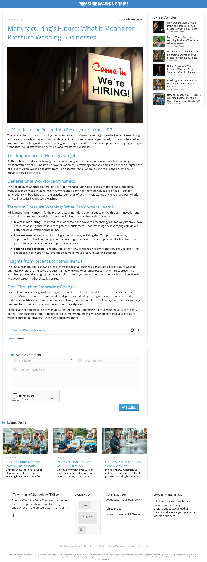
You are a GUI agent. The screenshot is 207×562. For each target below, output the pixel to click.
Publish (130, 407)
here (110, 559)
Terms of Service (126, 546)
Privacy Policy (142, 546)
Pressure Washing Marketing (29, 330)
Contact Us (113, 546)
